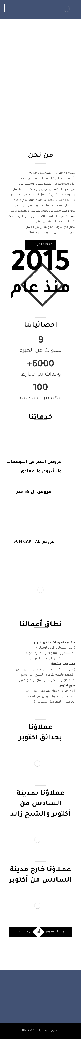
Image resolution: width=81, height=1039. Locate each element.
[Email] (28, 1002)
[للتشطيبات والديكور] (66, 9)
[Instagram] (44, 1002)
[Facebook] (53, 1002)
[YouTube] (36, 1002)
